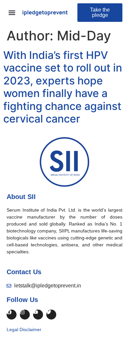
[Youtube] (38, 315)
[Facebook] (12, 315)
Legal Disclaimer (24, 329)
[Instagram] (25, 315)
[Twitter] (51, 315)
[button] (12, 12)
